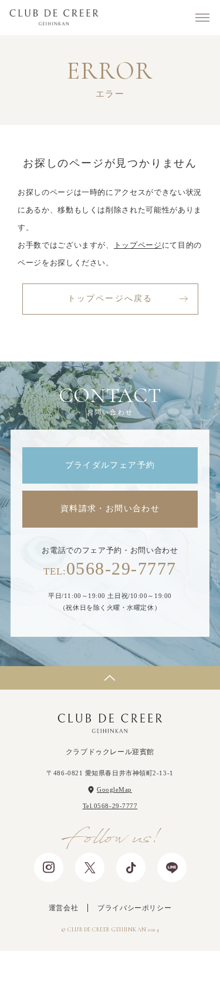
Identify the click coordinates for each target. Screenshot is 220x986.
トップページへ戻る (110, 298)
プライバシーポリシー (134, 908)
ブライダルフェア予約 (110, 465)
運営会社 (63, 908)
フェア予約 (41, 968)
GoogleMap (114, 789)
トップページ (138, 245)
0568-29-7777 (109, 568)
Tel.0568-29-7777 (110, 805)
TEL (202, 974)
